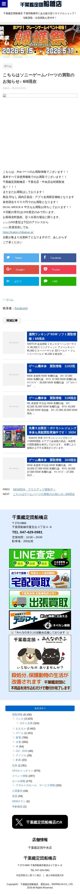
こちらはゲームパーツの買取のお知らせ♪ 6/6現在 (44, 494)
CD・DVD (22, 750)
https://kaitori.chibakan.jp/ (18, 232)
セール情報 (18, 781)
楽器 (14, 796)
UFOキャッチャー (22, 770)
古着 (18, 741)
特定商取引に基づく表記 (28, 875)
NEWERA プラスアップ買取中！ (34, 489)
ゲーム (9, 299)
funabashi (21, 308)
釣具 (18, 759)
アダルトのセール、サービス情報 (35, 785)
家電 (18, 737)
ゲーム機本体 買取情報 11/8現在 (52, 398)
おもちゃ (21, 728)
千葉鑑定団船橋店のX (44, 822)
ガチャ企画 (26, 723)
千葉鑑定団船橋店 (40, 858)
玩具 (14, 765)
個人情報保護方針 (55, 875)
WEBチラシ (19, 801)
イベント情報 (20, 775)
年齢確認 (17, 806)
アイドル (21, 755)
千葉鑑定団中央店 (40, 847)
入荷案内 (17, 790)
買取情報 (17, 714)
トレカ (20, 718)
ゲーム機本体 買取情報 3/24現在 (52, 460)
